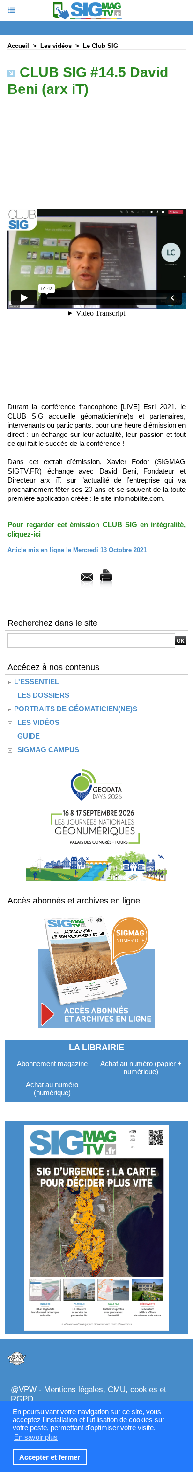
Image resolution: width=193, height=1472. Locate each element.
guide (28, 736)
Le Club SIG (100, 45)
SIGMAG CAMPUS (48, 750)
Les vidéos (56, 45)
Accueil (18, 45)
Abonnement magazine (52, 1063)
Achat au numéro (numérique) (52, 1089)
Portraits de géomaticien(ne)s (74, 709)
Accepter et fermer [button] (49, 1457)
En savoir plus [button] (36, 1437)
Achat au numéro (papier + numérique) (141, 1067)
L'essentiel (35, 681)
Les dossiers (43, 695)
